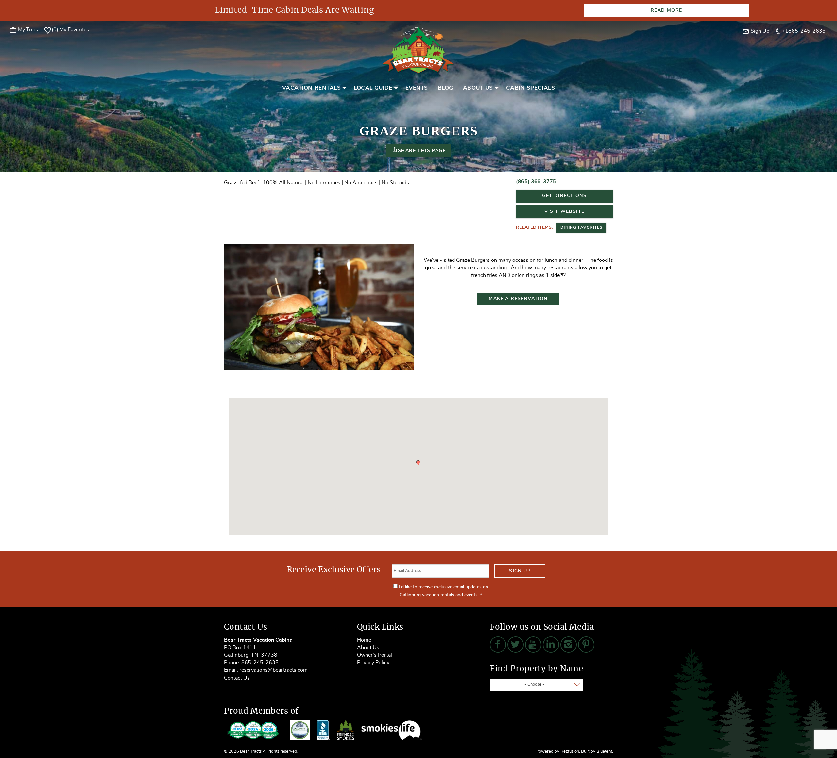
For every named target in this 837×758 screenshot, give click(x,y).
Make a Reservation (518, 298)
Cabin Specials (530, 88)
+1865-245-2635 (804, 31)
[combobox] (536, 685)
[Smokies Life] (391, 730)
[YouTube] (533, 644)
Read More (666, 10)
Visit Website (564, 211)
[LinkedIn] (551, 644)
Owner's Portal (374, 655)
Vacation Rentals (311, 88)
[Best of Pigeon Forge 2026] (253, 730)
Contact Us (237, 678)
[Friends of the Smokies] (345, 730)
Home (364, 640)
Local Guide (373, 88)
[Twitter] (515, 644)
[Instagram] (568, 644)
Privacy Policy (373, 662)
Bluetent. (604, 752)
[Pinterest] (586, 644)
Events (416, 88)
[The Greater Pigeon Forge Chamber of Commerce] (300, 730)
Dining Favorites (581, 227)
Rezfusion (569, 752)
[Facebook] (498, 644)
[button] (418, 463)
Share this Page (422, 150)
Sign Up (520, 571)
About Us (478, 88)
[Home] (418, 49)
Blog (445, 88)
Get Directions (564, 196)
